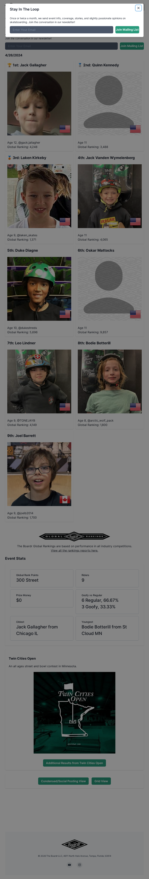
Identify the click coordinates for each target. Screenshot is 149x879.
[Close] (138, 8)
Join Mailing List (127, 29)
